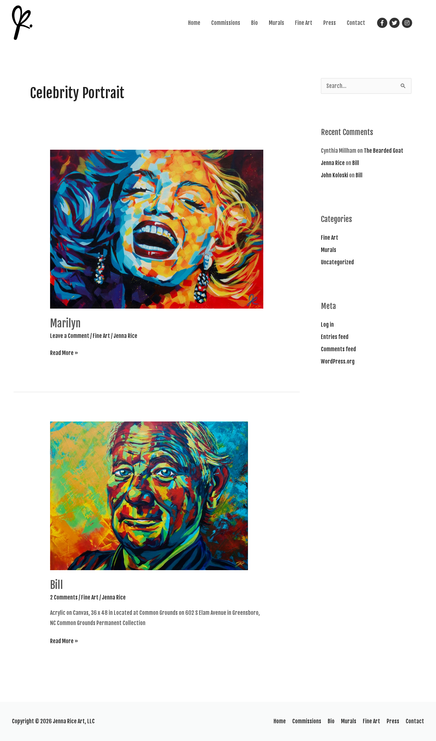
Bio (254, 22)
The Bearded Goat (383, 150)
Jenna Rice (333, 163)
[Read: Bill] (149, 495)
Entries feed (334, 337)
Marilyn (65, 323)
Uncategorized (337, 262)
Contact (356, 22)
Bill (56, 585)
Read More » (64, 352)
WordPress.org (338, 361)
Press (329, 22)
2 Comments (64, 597)
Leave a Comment (69, 335)
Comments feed (338, 349)
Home (194, 22)
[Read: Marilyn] (157, 228)
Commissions (225, 22)
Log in (327, 324)
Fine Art (303, 22)
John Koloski (334, 175)
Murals (276, 22)
